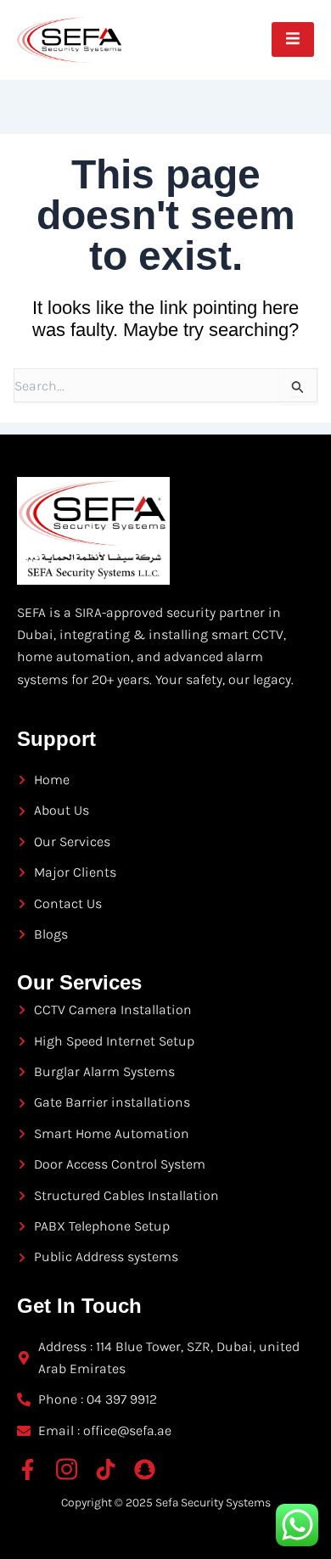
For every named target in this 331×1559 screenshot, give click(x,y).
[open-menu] (293, 39)
